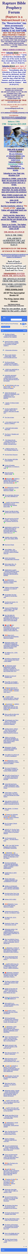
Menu (4, 317)
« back (3, 1249)
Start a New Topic (5, 326)
